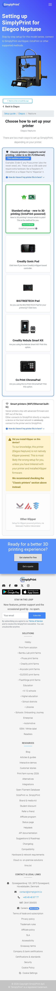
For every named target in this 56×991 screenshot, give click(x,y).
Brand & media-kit (28, 800)
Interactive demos (28, 762)
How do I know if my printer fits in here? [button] (25, 177)
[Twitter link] (22, 585)
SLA (28, 935)
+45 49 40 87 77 (31, 897)
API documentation (28, 833)
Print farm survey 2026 (28, 773)
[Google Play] (11, 592)
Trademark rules (28, 924)
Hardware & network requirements (28, 854)
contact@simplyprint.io (31, 892)
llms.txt (28, 865)
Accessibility (28, 940)
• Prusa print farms (29, 658)
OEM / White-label (28, 728)
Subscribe (37, 615)
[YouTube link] (16, 585)
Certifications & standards (28, 957)
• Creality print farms (29, 664)
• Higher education (29, 696)
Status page (28, 822)
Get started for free (28, 557)
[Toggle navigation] (50, 4)
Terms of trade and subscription (28, 913)
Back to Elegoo (12, 106)
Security (28, 962)
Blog (28, 752)
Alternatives (28, 779)
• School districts (29, 701)
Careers (29, 908)
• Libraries (29, 707)
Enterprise (28, 718)
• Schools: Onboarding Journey (29, 712)
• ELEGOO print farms (29, 674)
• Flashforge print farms (29, 680)
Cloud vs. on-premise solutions (28, 860)
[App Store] (31, 592)
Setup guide (9, 113)
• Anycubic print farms (29, 669)
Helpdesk (28, 827)
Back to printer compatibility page (19, 101)
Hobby (28, 642)
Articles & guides (28, 757)
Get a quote (28, 566)
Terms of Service (36, 621)
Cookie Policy (28, 967)
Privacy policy (28, 919)
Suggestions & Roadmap (28, 838)
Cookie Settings (29, 973)
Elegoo (21, 113)
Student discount (28, 806)
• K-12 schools (29, 691)
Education (28, 685)
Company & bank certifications (28, 951)
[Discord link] (3, 585)
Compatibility (28, 849)
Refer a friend (28, 811)
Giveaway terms (28, 946)
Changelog (28, 844)
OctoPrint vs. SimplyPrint (28, 795)
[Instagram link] (28, 585)
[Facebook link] (10, 585)
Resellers (28, 734)
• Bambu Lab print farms (29, 653)
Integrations (28, 784)
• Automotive (29, 723)
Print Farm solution (28, 647)
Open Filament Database (28, 789)
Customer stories (28, 768)
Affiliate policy (28, 929)
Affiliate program (28, 817)
